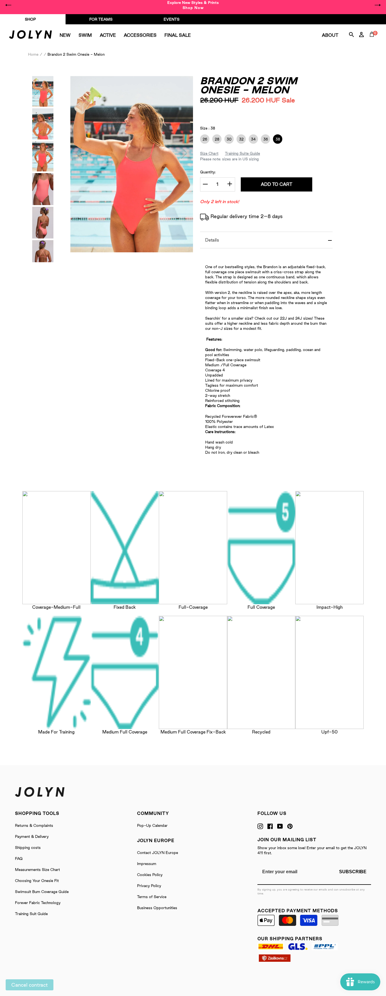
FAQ (19, 859)
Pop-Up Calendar (152, 825)
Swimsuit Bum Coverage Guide (42, 892)
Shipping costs (28, 847)
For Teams (100, 19)
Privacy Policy (149, 886)
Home (33, 54)
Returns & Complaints (34, 825)
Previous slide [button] (8, 5)
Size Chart (209, 153)
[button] (79, 153)
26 (203, 139)
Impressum (146, 864)
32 (240, 139)
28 (215, 139)
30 (227, 139)
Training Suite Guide (242, 153)
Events (171, 19)
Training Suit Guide (31, 914)
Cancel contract (29, 985)
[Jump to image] (42, 104)
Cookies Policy (149, 875)
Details (212, 240)
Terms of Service (151, 897)
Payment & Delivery (32, 836)
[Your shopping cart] (373, 40)
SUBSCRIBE (353, 871)
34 (252, 139)
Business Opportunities (157, 908)
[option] (193, 5)
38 (276, 139)
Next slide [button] (377, 5)
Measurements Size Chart (37, 870)
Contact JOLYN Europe (157, 853)
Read (253, 111)
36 (264, 139)
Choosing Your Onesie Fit (37, 881)
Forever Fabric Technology (37, 903)
